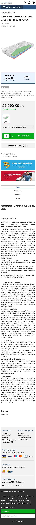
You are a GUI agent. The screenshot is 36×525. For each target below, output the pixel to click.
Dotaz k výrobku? (10, 154)
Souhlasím (5, 511)
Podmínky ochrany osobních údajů (24, 438)
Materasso (11, 26)
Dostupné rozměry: (8, 127)
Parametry (18, 191)
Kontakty (5, 438)
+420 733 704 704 (17, 486)
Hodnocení (18, 195)
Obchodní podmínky (9, 440)
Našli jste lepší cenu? (11, 157)
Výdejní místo (6, 435)
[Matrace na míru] (18, 165)
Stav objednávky (23, 435)
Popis (18, 187)
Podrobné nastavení (9, 516)
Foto (18, 198)
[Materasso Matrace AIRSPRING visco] (18, 50)
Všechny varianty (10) (17, 145)
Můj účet (21, 433)
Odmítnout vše (18, 521)
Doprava (5, 433)
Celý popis (9, 97)
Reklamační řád (7, 442)
